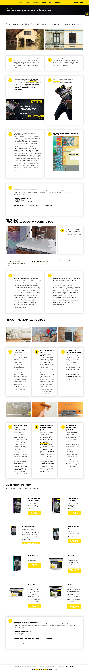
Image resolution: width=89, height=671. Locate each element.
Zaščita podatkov (50, 666)
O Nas (50, 2)
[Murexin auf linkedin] (44, 669)
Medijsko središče (32, 666)
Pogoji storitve (70, 666)
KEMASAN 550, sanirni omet (40, 261)
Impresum (41, 666)
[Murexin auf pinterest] (37, 669)
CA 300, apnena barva (14, 261)
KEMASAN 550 (33, 80)
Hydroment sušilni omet (66, 297)
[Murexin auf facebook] (32, 669)
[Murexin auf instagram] (39, 669)
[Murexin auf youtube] (46, 669)
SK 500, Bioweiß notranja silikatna (15, 263)
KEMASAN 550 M (19, 89)
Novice (44, 2)
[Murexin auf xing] (41, 669)
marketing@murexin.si (24, 210)
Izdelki (21, 2)
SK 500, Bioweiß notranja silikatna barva (74, 571)
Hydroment (56, 80)
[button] (2, 668)
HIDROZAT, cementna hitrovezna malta (34, 566)
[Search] (87, 14)
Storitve (28, 2)
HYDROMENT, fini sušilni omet (42, 260)
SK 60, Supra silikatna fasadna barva (73, 606)
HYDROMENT (44, 444)
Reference (36, 2)
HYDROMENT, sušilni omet (14, 260)
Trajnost (57, 2)
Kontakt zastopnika (20, 666)
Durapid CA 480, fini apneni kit (69, 260)
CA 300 (49, 451)
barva (7, 265)
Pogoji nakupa (61, 666)
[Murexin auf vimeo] (35, 669)
